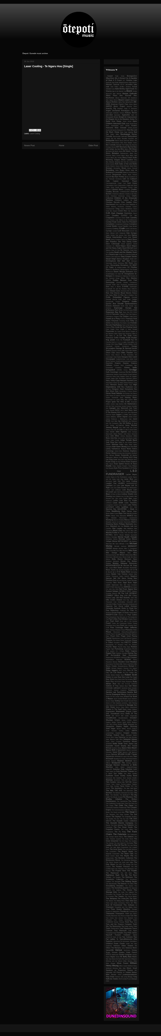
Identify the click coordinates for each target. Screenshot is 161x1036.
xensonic (109, 972)
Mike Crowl (109, 550)
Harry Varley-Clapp (113, 380)
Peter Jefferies (130, 627)
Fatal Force (133, 316)
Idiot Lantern (129, 399)
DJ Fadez (110, 267)
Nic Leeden (127, 580)
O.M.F (129, 591)
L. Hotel (113, 471)
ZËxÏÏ (120, 979)
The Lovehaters (111, 851)
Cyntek (115, 231)
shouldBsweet (111, 718)
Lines (113, 496)
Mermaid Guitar (125, 539)
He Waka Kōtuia (123, 382)
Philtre (135, 630)
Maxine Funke (111, 533)
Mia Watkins (133, 541)
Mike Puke (133, 550)
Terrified (116, 786)
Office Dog (118, 595)
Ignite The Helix (118, 402)
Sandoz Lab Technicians (116, 692)
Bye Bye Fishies (118, 177)
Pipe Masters (133, 634)
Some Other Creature (113, 741)
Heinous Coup (132, 382)
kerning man (121, 453)
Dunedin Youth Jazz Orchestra (116, 284)
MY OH (132, 570)
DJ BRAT (133, 265)
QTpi (107, 651)
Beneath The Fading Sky (124, 145)
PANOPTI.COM (111, 615)
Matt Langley (117, 528)
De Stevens (124, 250)
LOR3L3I (108, 502)
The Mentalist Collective (124, 858)
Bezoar (114, 147)
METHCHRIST (123, 541)
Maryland (113, 526)
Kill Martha (133, 455)
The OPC (119, 864)
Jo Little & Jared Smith (130, 429)
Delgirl (113, 259)
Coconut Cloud (120, 217)
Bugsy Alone (125, 170)
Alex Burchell (125, 95)
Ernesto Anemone (113, 306)
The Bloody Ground (116, 797)
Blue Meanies (110, 162)
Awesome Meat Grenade (116, 128)
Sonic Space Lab (130, 744)
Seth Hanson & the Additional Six (116, 705)
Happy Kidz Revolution (118, 378)
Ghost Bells (121, 350)
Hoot (116, 391)
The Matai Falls (127, 854)
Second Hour (133, 701)
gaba (124, 342)
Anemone (134, 108)
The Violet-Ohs (123, 898)
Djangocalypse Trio (126, 269)
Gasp (116, 344)
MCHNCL (109, 535)
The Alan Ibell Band (130, 788)
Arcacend (109, 117)
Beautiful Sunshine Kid (129, 138)
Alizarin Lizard (124, 100)
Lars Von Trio (119, 481)
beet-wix (126, 140)
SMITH (134, 731)
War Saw (108, 959)
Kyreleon (125, 468)
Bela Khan (123, 142)
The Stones (127, 890)
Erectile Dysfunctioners (127, 304)
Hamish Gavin (118, 374)
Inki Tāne (111, 406)
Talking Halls (121, 782)
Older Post (93, 145)
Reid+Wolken (110, 659)
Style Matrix (119, 767)
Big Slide (117, 149)
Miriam (122, 555)
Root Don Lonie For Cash (127, 677)
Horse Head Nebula (114, 393)
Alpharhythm (129, 102)
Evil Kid (125, 310)
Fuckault (126, 340)
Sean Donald (124, 701)
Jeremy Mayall (112, 427)
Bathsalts (124, 136)
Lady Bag (120, 479)
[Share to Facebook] (37, 130)
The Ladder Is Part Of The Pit (121, 844)
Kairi (114, 446)
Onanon (119, 600)
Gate (120, 344)
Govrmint (109, 363)
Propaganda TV (111, 644)
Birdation (115, 153)
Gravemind (109, 367)
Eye (120, 312)
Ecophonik (109, 288)
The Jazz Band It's (120, 843)
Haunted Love (132, 380)
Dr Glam (118, 274)
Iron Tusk (133, 408)
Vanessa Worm (131, 948)
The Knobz (129, 843)
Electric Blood (119, 293)
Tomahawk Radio (131, 920)
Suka (118, 771)
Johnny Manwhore (126, 436)
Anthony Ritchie (131, 113)
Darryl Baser (132, 239)
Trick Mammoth (120, 931)
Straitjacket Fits (118, 763)
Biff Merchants (121, 147)
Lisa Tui (123, 496)
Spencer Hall (127, 752)
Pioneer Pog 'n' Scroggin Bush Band (117, 634)
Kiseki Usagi (110, 462)
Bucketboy (110, 170)
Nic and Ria (120, 580)
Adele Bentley (120, 89)
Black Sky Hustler (116, 157)
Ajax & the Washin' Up (119, 91)
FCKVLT (122, 318)
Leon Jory (113, 487)
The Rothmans (127, 877)
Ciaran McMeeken (126, 208)
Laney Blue (128, 479)
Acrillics (122, 86)
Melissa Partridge (111, 537)
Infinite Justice (110, 404)
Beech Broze (119, 140)
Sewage (130, 705)
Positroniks (128, 640)
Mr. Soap (133, 565)
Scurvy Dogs (110, 701)
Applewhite (126, 115)
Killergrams (109, 457)
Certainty (127, 189)
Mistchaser (109, 557)
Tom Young (118, 920)
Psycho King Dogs (124, 647)
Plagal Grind (126, 636)
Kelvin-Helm (118, 451)
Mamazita (123, 515)
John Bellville (110, 432)
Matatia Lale (128, 526)
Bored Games (110, 164)
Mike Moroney (123, 550)
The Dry (116, 818)
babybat (130, 132)
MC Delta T (121, 532)
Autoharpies (114, 125)
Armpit (121, 117)
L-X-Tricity (133, 468)
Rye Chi (121, 683)
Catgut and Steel (131, 185)
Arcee (116, 117)
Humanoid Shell (117, 397)
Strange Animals (131, 763)
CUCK (127, 228)
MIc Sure (115, 543)
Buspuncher (116, 174)
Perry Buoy (116, 625)
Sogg (116, 737)
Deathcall (134, 254)
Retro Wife (133, 664)
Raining (130, 653)
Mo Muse (134, 557)
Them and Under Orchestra (115, 903)
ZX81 (107, 981)
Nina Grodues (132, 585)
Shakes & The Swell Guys (116, 709)
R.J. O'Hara (120, 651)
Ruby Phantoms (127, 681)
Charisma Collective (118, 194)
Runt (114, 684)
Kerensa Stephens (130, 451)
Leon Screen (121, 488)
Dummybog (110, 282)
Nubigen (115, 591)
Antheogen (109, 113)
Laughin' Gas (111, 483)
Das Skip (121, 242)
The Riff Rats (126, 873)
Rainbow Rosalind (121, 653)
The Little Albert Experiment (119, 847)
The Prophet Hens (119, 871)
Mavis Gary (117, 530)
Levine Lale (110, 490)
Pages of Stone (122, 613)
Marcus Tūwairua (130, 520)
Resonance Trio (111, 664)
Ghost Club (110, 353)
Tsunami (118, 935)
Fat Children (124, 316)
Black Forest (116, 155)
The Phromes (119, 868)
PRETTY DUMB (130, 642)
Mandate (114, 518)
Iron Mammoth (122, 408)
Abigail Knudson (124, 82)
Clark (113, 213)
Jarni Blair (114, 421)
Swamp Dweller (132, 778)
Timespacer (119, 913)
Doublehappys (110, 274)
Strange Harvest (113, 765)
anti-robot (109, 115)
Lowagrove (109, 505)
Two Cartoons (127, 937)
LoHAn (115, 500)
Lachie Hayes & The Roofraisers (116, 477)
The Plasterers (129, 868)
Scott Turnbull (118, 698)
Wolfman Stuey (132, 966)
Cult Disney (133, 228)
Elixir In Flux (119, 295)
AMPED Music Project (115, 106)
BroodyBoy (117, 168)
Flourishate (110, 331)
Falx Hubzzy (133, 314)
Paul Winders (123, 619)
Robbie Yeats (120, 675)
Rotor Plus (110, 681)
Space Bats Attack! (129, 748)
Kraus (135, 466)
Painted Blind (133, 612)
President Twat (119, 642)
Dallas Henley (110, 235)
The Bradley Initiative (121, 798)
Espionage (118, 308)
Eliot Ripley (109, 295)
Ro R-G (125, 672)
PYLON (134, 649)
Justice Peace (132, 442)
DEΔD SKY (133, 259)
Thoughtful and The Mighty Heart (126, 907)
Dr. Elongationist (128, 274)
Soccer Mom (110, 737)
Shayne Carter (131, 711)
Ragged (108, 653)
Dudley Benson (119, 280)
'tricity (122, 76)
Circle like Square (111, 211)
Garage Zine (110, 344)
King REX (121, 459)
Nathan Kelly (133, 574)
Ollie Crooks (110, 600)
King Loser (113, 459)
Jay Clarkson (123, 421)
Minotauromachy (111, 555)
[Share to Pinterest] (39, 130)
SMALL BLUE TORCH (129, 728)
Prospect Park (123, 644)
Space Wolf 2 (111, 750)
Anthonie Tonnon (118, 113)
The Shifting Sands (129, 881)
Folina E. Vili (113, 335)
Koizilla (108, 466)
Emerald (134, 297)
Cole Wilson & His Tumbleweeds (126, 220)
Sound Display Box (123, 746)
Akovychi (109, 93)
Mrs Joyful (109, 567)
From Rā (119, 340)
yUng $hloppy (128, 976)
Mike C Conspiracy (130, 548)
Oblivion (134, 591)
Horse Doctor (132, 391)
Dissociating (114, 265)
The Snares (129, 886)
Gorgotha (134, 361)
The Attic (109, 790)
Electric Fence (131, 293)
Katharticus (116, 449)
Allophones (133, 100)
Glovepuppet (110, 359)
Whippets (134, 959)
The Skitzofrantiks (111, 883)
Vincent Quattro (118, 952)
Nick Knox (117, 582)
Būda (117, 170)
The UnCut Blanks (131, 896)
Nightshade (115, 585)
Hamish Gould (127, 374)
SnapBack (118, 733)
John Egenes (121, 432)
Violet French (131, 952)
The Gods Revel (127, 839)
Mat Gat (120, 526)
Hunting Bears (131, 397)
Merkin (115, 539)
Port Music (116, 640)
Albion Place (111, 95)
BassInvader (117, 136)
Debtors (108, 256)
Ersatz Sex (133, 306)
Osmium (134, 606)
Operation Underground (129, 604)
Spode (134, 754)
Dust (107, 286)
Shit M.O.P (115, 715)
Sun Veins (127, 773)
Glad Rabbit (117, 357)
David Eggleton (126, 244)
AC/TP (122, 84)
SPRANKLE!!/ (119, 756)
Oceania (108, 593)
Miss (135, 555)
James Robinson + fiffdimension (117, 419)
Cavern (130, 187)
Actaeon (128, 86)
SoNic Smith (118, 743)
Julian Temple (114, 440)
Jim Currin (133, 427)
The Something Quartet (119, 888)
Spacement (121, 750)
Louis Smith (118, 503)
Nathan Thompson (112, 576)
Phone (108, 632)
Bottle (135, 164)
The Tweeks (119, 896)
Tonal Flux (129, 922)
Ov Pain (130, 610)
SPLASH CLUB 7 (124, 754)
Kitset (123, 462)
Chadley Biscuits (112, 192)
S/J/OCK (134, 683)
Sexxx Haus (120, 707)
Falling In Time (124, 314)
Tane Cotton (115, 784)
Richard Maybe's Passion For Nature (124, 668)
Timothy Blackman (111, 915)
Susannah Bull (110, 778)
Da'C (117, 233)
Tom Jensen (119, 918)
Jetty (127, 427)
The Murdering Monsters (129, 860)
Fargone (116, 316)
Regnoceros (109, 657)
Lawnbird (109, 485)
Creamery (109, 228)
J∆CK (122, 410)
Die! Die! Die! (123, 261)
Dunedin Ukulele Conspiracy (126, 282)
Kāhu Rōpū (128, 444)
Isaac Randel (110, 410)
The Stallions (116, 890)
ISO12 (117, 410)
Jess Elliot (122, 427)
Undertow (109, 945)
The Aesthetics (117, 788)
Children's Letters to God (126, 200)
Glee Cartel (132, 357)
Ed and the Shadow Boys (122, 288)
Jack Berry (128, 410)
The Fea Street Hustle (123, 827)
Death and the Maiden (123, 252)
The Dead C (131, 812)
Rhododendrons (123, 666)
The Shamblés (116, 881)
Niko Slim (123, 585)
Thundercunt (133, 911)
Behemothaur (115, 142)
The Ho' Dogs (123, 841)
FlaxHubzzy (117, 325)
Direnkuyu (121, 263)
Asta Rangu (116, 121)
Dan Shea (127, 235)
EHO (128, 291)
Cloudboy (115, 215)
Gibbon (118, 352)
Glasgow (125, 357)
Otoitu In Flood (127, 608)
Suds (107, 771)
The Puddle (132, 871)
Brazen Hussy (114, 166)
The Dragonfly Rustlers (129, 816)
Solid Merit (119, 739)
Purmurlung (119, 649)
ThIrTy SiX (129, 903)
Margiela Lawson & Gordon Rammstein (118, 522)
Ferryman (114, 321)
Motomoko (133, 563)
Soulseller (109, 746)
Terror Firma (125, 786)
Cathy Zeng (110, 187)
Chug (117, 209)
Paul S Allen (113, 619)
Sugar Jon (112, 771)
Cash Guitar (132, 183)
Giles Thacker (127, 353)
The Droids (109, 818)
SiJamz (117, 720)
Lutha (118, 507)
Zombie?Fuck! (126, 979)
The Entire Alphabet (117, 825)
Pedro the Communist (119, 623)
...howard (109, 76)
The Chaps (109, 805)
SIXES (129, 722)
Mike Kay (116, 550)
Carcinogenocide (111, 183)
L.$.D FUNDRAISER (121, 472)
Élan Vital (109, 293)
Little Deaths (130, 496)
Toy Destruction (115, 926)
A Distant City (123, 78)
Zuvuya (134, 979)
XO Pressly (117, 972)
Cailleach (133, 179)
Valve (123, 948)
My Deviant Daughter (123, 570)
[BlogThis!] (32, 130)
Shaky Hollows (132, 709)
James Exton (132, 416)
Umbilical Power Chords (115, 943)
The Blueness (128, 797)
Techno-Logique (126, 784)
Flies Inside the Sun (118, 327)
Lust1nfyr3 (110, 507)
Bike (122, 149)
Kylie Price (118, 468)
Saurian (108, 694)
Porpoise (109, 640)
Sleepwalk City (132, 724)
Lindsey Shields (127, 494)
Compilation (110, 224)
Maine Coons (114, 513)
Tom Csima (110, 918)
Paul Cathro (132, 615)
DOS (135, 271)
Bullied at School (128, 172)
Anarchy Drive (132, 106)
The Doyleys (116, 816)
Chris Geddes (126, 202)
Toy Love (124, 926)
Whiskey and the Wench (114, 961)
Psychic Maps (111, 647)
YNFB (119, 974)
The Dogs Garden (122, 814)
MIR (118, 555)
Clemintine (128, 213)
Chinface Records (113, 202)
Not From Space (126, 589)
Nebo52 (126, 576)
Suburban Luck (131, 769)
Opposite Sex (111, 606)
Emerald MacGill (111, 299)
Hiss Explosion (127, 387)
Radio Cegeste (131, 651)
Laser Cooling (35, 134)
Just (126, 442)
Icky (122, 400)
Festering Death (124, 321)
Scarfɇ (129, 694)
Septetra (118, 703)
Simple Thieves (117, 722)
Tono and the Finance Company (119, 924)
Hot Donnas (126, 393)
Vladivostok (114, 954)
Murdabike (126, 567)
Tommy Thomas (119, 922)
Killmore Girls (118, 457)
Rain (113, 653)
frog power (110, 340)
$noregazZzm (132, 76)
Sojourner (121, 737)
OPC (135, 602)
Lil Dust (113, 494)
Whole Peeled (122, 963)
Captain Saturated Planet (125, 181)
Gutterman (122, 372)
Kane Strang (121, 446)
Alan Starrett (117, 93)
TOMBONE (109, 922)
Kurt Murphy (109, 468)
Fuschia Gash (110, 342)
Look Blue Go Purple (128, 500)
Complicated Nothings (122, 224)
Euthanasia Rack (112, 310)
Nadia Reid (125, 572)
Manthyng (109, 520)
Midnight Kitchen (118, 548)
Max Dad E (126, 530)
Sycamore (117, 780)
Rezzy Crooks (111, 666)
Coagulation (110, 218)
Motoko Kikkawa (120, 563)
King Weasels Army (131, 459)
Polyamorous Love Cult (119, 638)
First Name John (125, 323)
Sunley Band (132, 776)
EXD (135, 310)
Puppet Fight (110, 649)
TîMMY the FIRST (131, 913)
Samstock (109, 690)
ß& (128, 756)
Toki (135, 916)
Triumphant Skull (111, 933)
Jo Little (120, 430)
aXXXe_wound (132, 127)
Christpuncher (110, 208)
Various (118, 950)
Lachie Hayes (131, 474)
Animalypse (125, 111)
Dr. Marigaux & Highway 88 (121, 276)
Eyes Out (126, 312)
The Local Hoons (116, 849)
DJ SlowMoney (115, 269)
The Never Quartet (112, 862)
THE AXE (118, 790)
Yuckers (117, 976)
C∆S (124, 179)
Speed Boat (117, 752)
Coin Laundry (131, 218)
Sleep (125, 724)
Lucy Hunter (123, 505)
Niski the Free (119, 587)
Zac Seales (114, 979)
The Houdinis (133, 841)
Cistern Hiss (122, 211)
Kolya (114, 466)
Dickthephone (111, 261)
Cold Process (110, 220)
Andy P (127, 108)
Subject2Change (132, 767)
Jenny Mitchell (131, 425)
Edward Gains (115, 291)
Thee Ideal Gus (131, 901)
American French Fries (119, 104)
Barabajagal (125, 134)
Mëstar (114, 541)
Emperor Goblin (129, 301)
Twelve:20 (109, 937)
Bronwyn (109, 168)
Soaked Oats (119, 735)
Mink (135, 553)
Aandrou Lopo (131, 80)
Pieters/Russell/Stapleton (129, 632)
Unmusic (116, 946)
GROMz (119, 370)
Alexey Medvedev (121, 98)
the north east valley (126, 862)
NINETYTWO (110, 587)
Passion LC (122, 615)
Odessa (114, 593)
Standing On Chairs (119, 758)
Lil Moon (118, 494)
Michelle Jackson (120, 546)
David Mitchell (127, 248)
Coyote (125, 226)
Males (108, 516)
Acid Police (114, 86)
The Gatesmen (132, 834)
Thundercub (124, 911)
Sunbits (134, 773)
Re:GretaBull (115, 655)
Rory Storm (110, 679)
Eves (121, 310)
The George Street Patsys (114, 836)
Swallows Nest (121, 778)
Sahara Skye (123, 686)
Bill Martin (109, 151)
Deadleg (111, 252)
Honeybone (129, 389)
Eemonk (123, 291)
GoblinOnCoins (120, 359)
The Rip (124, 875)
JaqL (130, 419)
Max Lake (134, 530)
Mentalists (109, 539)
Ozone (114, 613)
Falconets (115, 314)
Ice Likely (116, 399)
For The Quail (125, 335)
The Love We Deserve (130, 849)
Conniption (133, 224)
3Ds (116, 78)
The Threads (117, 894)
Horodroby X (123, 391)
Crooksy (115, 228)
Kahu (121, 444)
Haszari (123, 380)
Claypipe (119, 213)
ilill (125, 402)
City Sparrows (132, 211)
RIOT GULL (123, 670)
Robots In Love (111, 677)
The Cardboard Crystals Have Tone (117, 803)
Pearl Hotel (114, 621)
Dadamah (122, 233)
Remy (135, 659)
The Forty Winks (127, 829)
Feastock (129, 319)
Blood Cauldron (127, 160)
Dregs (117, 278)
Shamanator (110, 711)
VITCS (108, 954)
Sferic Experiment (131, 707)
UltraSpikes (133, 941)
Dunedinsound (132, 284)
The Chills (118, 805)
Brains (108, 166)
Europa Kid (131, 308)
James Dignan (122, 417)
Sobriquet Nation (131, 735)
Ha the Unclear (131, 372)
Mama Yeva (115, 515)
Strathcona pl (126, 765)
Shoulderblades (123, 718)
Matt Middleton (128, 528)
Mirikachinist (129, 555)
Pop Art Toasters (132, 638)
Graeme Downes (122, 363)
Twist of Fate (117, 937)
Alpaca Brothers (112, 102)
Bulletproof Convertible (114, 172)
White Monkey (127, 961)
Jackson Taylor (110, 414)
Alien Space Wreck (112, 100)
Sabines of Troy (112, 686)
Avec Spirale (125, 125)
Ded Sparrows (115, 256)
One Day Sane (128, 600)
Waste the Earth (117, 959)
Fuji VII (134, 340)
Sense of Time (110, 703)
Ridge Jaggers (112, 670)
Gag (128, 342)
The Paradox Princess (121, 866)
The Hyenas (110, 843)
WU (136, 970)
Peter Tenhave (110, 630)
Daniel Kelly (127, 237)
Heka (107, 384)
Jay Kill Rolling (125, 423)
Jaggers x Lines (122, 414)
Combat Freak (111, 222)
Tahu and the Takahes (129, 780)
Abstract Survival (112, 84)
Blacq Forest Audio (130, 157)
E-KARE (125, 286)
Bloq (135, 160)
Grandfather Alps (131, 365)
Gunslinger (114, 372)
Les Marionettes (132, 487)
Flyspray (128, 333)
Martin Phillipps (119, 524)
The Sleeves (122, 884)
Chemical (113, 196)
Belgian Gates (132, 142)
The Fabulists (129, 825)
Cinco (135, 208)
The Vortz (133, 898)
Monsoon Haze (131, 559)
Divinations (124, 265)
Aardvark (109, 82)
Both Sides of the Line (123, 164)
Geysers (114, 350)
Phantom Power (120, 630)
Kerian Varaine (111, 453)
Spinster (114, 754)
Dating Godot (132, 242)
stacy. (131, 756)
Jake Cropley (133, 414)
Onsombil (129, 602)
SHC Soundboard (112, 713)
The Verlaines (111, 898)
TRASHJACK (115, 928)
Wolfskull (108, 968)
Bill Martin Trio (128, 151)
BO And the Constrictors (129, 162)
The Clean (128, 805)
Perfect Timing (132, 623)
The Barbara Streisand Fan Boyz (123, 792)
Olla (135, 597)
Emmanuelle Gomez (113, 301)
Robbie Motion (110, 675)
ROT (135, 679)
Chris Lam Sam (120, 204)
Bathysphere (132, 136)
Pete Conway (129, 625)
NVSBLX (122, 591)
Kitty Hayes (109, 464)
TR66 (135, 926)
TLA (131, 916)
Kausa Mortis (126, 449)
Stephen (113, 761)
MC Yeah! (134, 532)
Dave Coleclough (112, 244)
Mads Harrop (127, 511)
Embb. (108, 297)
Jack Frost (123, 412)
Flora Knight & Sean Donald (126, 329)
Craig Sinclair (133, 226)
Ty (117, 939)
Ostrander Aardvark (113, 608)
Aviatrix (134, 125)
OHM (125, 595)
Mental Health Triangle (127, 537)
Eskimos (108, 308)
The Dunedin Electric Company (119, 823)
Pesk (122, 625)
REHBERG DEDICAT (120, 657)
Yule (122, 976)
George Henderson (122, 346)
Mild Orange (111, 553)
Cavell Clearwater (121, 187)
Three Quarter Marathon (120, 909)
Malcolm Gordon (132, 513)
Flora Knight (110, 329)
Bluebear (117, 162)
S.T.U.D (127, 683)
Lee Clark (116, 485)
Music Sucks (111, 570)
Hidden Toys (128, 384)
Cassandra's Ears (111, 185)
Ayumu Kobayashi (118, 130)
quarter (112, 651)
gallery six (133, 342)
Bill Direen (133, 149)
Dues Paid (132, 280)
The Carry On (132, 803)
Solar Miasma (110, 739)
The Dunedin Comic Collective (125, 821)
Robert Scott (131, 675)
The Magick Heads (125, 851)
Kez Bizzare (110, 455)
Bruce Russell (132, 168)
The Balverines (128, 790)
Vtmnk (118, 957)
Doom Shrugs (119, 272)
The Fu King (120, 832)
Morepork (116, 561)
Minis (129, 552)
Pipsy (107, 636)
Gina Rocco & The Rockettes (122, 355)
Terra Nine (109, 786)
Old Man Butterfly (123, 598)
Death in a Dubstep (125, 254)
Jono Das (113, 438)
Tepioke (134, 784)
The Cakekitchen (122, 801)
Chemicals (121, 196)
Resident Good (123, 662)
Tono (135, 922)
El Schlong (133, 291)
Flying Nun (121, 333)
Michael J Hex (124, 543)
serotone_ (125, 703)
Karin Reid (130, 446)
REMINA (127, 659)
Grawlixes (118, 367)
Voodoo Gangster (125, 954)
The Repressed (112, 873)
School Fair (128, 696)
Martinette (129, 524)
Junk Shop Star (112, 442)
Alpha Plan (121, 102)
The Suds (121, 892)
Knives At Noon (131, 464)
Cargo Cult (121, 183)
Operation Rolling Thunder (114, 604)
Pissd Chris (115, 636)
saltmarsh (117, 688)
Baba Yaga (123, 132)
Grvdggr (133, 369)
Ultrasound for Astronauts (121, 941)
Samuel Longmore (120, 690)
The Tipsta (125, 894)
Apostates (117, 115)
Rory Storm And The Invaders (124, 679)
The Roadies (116, 877)
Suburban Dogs (119, 769)
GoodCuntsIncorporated (123, 361)
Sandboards (132, 690)
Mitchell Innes (117, 557)
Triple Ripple (132, 930)
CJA (108, 213)
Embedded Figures (121, 297)
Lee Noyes (125, 485)
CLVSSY (124, 215)
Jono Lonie (121, 438)
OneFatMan (121, 602)
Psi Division (133, 644)
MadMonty (116, 511)
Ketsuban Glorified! (131, 453)
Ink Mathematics (130, 404)
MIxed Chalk (126, 557)
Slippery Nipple (122, 726)
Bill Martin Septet (117, 151)
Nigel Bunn (127, 582)
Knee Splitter (119, 464)
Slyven (119, 728)
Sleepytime (110, 726)
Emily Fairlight (132, 299)
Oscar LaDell (124, 606)
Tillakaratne (110, 913)
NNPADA (127, 587)
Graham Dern (119, 365)
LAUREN (121, 483)
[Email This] (30, 130)
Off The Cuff (123, 593)
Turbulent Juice (130, 935)
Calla (108, 181)
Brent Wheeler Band (126, 166)
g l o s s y (119, 342)
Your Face (110, 977)
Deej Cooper (126, 256)
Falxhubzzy (109, 316)
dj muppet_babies (120, 267)
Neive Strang (127, 578)
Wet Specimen (126, 959)
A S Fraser (117, 80)
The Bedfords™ (125, 795)
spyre (125, 756)
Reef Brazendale (130, 655)
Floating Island (131, 327)
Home (61, 145)
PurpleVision (127, 649)
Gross (126, 370)
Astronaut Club (119, 123)
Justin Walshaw (112, 444)
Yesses (113, 974)
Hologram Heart (118, 389)
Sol (127, 737)
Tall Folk (128, 782)
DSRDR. (108, 280)
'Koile (116, 76)
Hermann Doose (116, 385)
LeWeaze (118, 490)
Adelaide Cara (110, 89)
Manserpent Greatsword (128, 518)
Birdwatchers (124, 153)
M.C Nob (133, 507)
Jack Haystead (132, 412)
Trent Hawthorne (125, 928)
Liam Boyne (127, 490)
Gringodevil (110, 370)
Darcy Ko (124, 239)
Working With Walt (119, 968)
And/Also (120, 108)
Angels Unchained (113, 111)
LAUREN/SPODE (131, 483)
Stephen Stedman (124, 761)
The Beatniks (114, 795)
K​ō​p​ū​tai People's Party (124, 466)
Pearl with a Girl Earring (128, 621)
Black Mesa (125, 155)
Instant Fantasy (126, 406)
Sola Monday (133, 737)
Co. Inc (133, 215)
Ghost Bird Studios (131, 350)
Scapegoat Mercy (119, 694)
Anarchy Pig (111, 108)
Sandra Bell (132, 692)
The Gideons (129, 837)
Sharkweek (120, 711)
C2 (128, 179)
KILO (131, 457)
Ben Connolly (111, 145)
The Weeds (109, 900)
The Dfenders (110, 814)
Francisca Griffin (112, 338)
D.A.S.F (132, 231)
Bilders (127, 149)
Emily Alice (122, 299)
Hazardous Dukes (111, 382)
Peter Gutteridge (116, 627)
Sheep (122, 713)
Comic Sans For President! (127, 222)
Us (136, 946)
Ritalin (119, 672)
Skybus (120, 724)
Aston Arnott (127, 121)
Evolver (130, 310)
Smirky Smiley (124, 730)
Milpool (122, 553)
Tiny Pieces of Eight (124, 915)
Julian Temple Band (128, 440)
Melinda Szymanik (131, 535)
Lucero (116, 505)
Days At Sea (115, 250)
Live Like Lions (117, 498)
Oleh (132, 597)
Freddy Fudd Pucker (128, 338)
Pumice (134, 647)
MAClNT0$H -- (123, 509)
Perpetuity (109, 625)
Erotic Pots (124, 306)
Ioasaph (112, 408)
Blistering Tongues (113, 160)
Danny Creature (116, 239)
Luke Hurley (132, 505)
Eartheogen (133, 286)
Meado (121, 535)
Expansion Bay (112, 312)
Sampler (134, 688)
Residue (133, 662)
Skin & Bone (113, 724)
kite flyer (118, 461)
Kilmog (125, 457)
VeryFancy (127, 950)
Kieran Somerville (122, 455)
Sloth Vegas (110, 728)
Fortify (135, 335)
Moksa (108, 559)
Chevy (128, 196)
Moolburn (109, 561)
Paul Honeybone (111, 617)
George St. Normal (123, 348)
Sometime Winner (130, 741)
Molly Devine (117, 559)
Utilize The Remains (113, 948)
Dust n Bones (116, 286)
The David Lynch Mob (117, 812)
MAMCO (130, 516)
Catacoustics (122, 185)
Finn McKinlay (115, 323)
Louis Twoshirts (131, 503)
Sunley (122, 776)
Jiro (115, 429)
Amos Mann (133, 104)
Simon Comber (127, 720)
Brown (124, 168)
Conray (120, 226)
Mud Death (117, 568)
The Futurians (119, 834)
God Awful (129, 359)
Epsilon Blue (111, 304)
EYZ (131, 312)
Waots (134, 957)
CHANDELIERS (125, 191)
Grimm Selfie (130, 367)
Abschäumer (133, 82)
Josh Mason (129, 438)
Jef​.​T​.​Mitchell (120, 425)
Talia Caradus (111, 782)
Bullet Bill (134, 170)
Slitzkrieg (133, 726)
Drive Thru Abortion (129, 278)
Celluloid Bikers (118, 189)
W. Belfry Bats (126, 957)
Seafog (117, 701)
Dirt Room (129, 263)
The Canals (132, 801)
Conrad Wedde (111, 226)
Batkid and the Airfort (113, 138)
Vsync (112, 957)
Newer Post (29, 145)
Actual (134, 87)
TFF (132, 786)
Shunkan (109, 720)
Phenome (129, 630)
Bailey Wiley (114, 134)
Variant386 (110, 950)
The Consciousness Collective (121, 810)
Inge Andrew (120, 404)
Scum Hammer (132, 698)
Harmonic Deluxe (131, 378)
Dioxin (115, 263)
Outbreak (123, 610)
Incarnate (134, 402)
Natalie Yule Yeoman (119, 574)
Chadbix (134, 189)
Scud (125, 699)
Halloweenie (109, 374)
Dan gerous (119, 235)
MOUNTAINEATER (113, 565)
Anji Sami (134, 110)
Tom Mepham (128, 918)
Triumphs (119, 933)
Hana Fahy (115, 376)
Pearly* (108, 623)
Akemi (129, 91)
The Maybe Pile (126, 856)
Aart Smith (115, 82)
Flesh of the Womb (128, 325)
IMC (128, 402)
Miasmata (109, 543)
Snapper (126, 733)
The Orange (126, 864)
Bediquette (110, 140)
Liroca (118, 496)
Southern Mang (116, 748)
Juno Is (121, 442)
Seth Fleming (133, 703)
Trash (108, 928)
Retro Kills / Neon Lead (123, 664)
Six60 (124, 722)
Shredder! (133, 718)
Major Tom (122, 513)
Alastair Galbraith (129, 93)
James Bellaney (111, 416)
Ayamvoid (109, 130)
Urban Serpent (127, 946)
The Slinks (130, 883)
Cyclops (109, 231)
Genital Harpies (128, 344)
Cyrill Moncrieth (123, 231)
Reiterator (119, 659)
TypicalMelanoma (125, 939)
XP (124, 972)
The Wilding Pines (119, 900)
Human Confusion (126, 395)
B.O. (125, 130)
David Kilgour (121, 246)
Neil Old (116, 578)
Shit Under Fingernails (129, 715)
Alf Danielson (132, 98)
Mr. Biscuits (125, 565)
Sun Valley (118, 773)
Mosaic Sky (125, 561)
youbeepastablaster (130, 974)
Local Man (127, 498)
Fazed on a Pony (113, 318)
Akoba (135, 91)
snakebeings (110, 733)
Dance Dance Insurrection (121, 236)
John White (114, 436)
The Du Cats (124, 818)
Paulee (130, 619)
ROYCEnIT (118, 681)
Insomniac (118, 406)
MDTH (116, 535)
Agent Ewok (130, 89)
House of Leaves (114, 395)
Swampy (109, 780)
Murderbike (133, 567)
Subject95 (109, 769)
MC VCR (128, 532)
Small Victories (111, 730)
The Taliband (129, 892)
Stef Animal (129, 758)
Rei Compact (132, 657)
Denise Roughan (123, 259)
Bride (135, 166)
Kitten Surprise (131, 462)
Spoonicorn (110, 756)
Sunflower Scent (112, 776)
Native (121, 576)
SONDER (109, 743)
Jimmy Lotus (110, 429)
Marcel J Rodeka (119, 520)
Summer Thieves (127, 771)
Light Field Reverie (119, 492)
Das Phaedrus (111, 242)
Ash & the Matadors (122, 119)
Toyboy (131, 926)
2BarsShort (110, 78)
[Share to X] (35, 130)
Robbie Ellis (133, 672)
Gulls (108, 372)
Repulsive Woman (111, 662)
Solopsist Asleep (130, 739)
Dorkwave (129, 272)
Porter (122, 640)
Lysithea (125, 507)
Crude (122, 228)
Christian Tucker (131, 206)
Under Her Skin (131, 943)
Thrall (107, 909)
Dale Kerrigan (131, 233)
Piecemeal (116, 632)
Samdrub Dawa (126, 688)
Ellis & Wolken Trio (130, 295)
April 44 (134, 115)
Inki (107, 406)
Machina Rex (111, 509)
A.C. (124, 80)
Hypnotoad (109, 399)
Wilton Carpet (123, 966)
